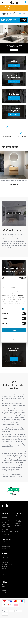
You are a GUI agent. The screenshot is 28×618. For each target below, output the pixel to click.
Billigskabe (4, 611)
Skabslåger (4, 568)
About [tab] (23, 282)
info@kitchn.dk (6, 526)
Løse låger (17, 529)
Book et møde (5, 558)
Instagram (4, 588)
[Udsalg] (14, 20)
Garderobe (14, 94)
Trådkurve (12, 474)
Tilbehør (17, 532)
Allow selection (14, 334)
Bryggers (14, 110)
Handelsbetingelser (6, 546)
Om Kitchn (4, 556)
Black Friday (4, 577)
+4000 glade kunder (11, 230)
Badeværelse (14, 77)
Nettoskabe (18, 611)
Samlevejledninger (6, 562)
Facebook (4, 586)
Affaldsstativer (13, 476)
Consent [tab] (5, 282)
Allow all (14, 330)
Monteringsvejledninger (7, 564)
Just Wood (17, 527)
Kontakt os (4, 542)
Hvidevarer (18, 525)
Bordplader (18, 523)
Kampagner (14, 350)
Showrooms (4, 570)
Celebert (12, 611)
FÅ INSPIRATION (14, 65)
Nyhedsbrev (5, 592)
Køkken (14, 61)
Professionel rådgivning (14, 268)
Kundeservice (5, 544)
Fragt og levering (6, 548)
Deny (14, 339)
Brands (3, 560)
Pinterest (4, 590)
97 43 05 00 (15, 13)
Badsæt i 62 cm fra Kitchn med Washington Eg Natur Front (14, 181)
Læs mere (11, 252)
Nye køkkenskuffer (13, 429)
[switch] (24, 313)
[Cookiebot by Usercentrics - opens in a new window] (19, 278)
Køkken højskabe (16, 428)
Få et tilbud (4, 566)
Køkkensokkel (21, 476)
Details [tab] (14, 282)
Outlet (3, 575)
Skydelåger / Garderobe (18, 520)
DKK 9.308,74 (14, 184)
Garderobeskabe (6, 431)
